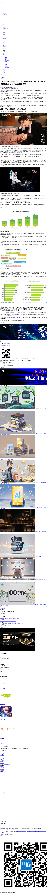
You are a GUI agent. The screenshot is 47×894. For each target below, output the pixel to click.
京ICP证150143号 (30, 831)
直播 (4, 69)
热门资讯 (2, 766)
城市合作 (2, 754)
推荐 (6, 57)
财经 (6, 58)
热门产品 (2, 767)
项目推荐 (7, 60)
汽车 (6, 65)
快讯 (4, 54)
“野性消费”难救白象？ (5, 746)
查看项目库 (2, 678)
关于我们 (2, 760)
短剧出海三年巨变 (38, 556)
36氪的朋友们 (3, 87)
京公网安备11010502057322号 (40, 831)
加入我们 (2, 763)
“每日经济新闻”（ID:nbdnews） (15, 317)
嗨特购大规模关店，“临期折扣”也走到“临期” (9, 618)
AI (5, 59)
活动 (4, 72)
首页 (4, 53)
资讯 (4, 55)
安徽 (6, 61)
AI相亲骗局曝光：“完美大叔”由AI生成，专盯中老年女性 (11, 623)
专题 (4, 71)
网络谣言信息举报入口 (5, 764)
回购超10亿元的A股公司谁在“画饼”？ (8, 621)
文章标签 (2, 769)
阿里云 (4, 828)
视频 (4, 70)
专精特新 (7, 67)
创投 (6, 64)
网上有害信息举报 (10, 829)
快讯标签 (2, 770)
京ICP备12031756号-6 (21, 831)
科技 (6, 66)
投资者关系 (2, 758)
